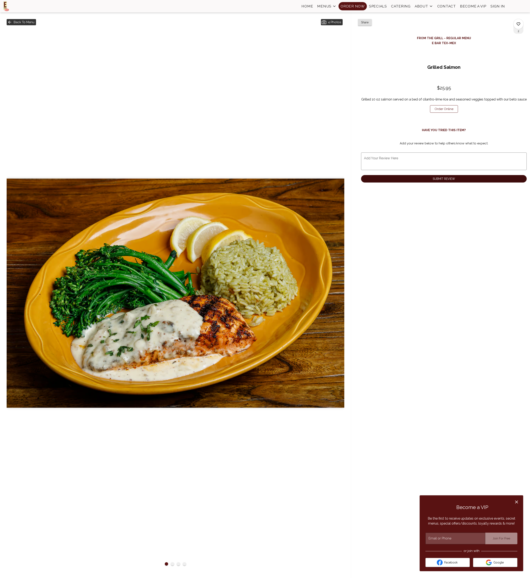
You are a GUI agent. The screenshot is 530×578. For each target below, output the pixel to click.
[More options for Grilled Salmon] (518, 24)
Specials (378, 6)
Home (307, 6)
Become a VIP (473, 6)
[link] (444, 109)
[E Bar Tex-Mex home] (22, 6)
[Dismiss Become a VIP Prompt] (517, 502)
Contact (446, 6)
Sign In (497, 6)
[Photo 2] (172, 564)
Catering (401, 6)
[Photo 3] (178, 564)
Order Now (353, 6)
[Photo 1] (166, 564)
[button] (326, 6)
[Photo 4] (184, 564)
